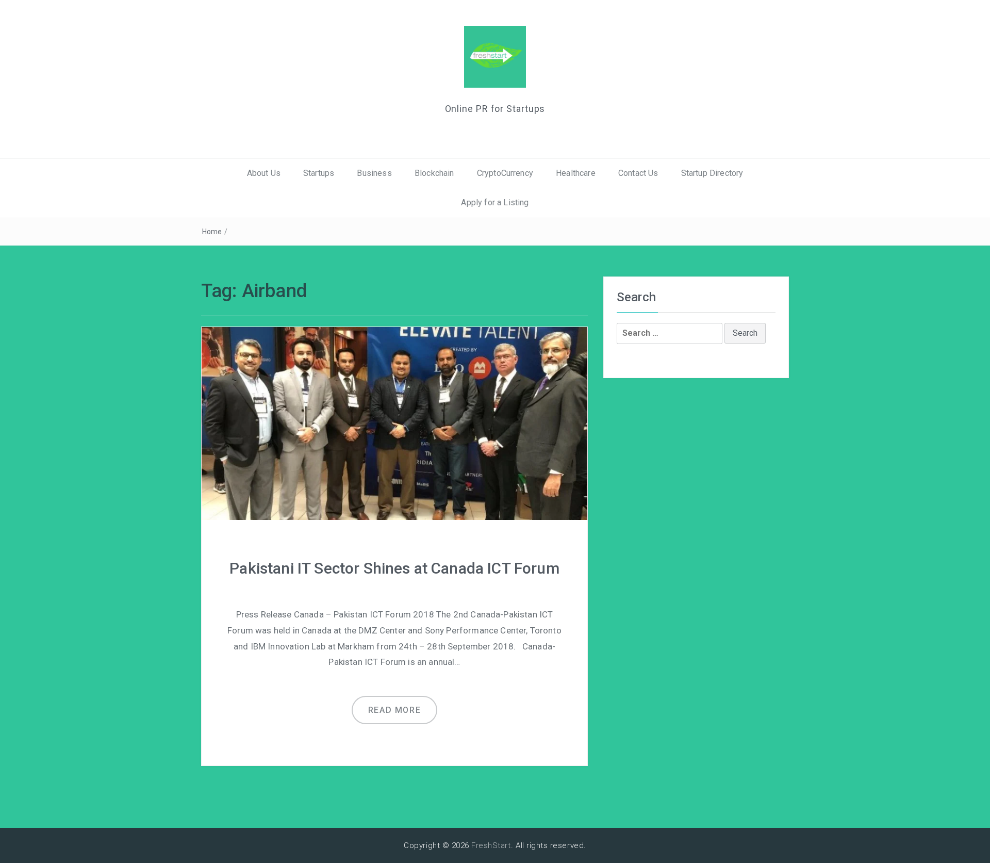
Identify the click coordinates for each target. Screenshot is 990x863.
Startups (318, 173)
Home (212, 231)
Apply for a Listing (495, 202)
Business (374, 173)
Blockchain (434, 173)
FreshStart (491, 845)
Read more (394, 710)
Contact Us (638, 173)
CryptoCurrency (505, 173)
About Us (263, 173)
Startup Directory (712, 173)
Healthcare (576, 173)
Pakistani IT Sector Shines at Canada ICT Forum (394, 568)
